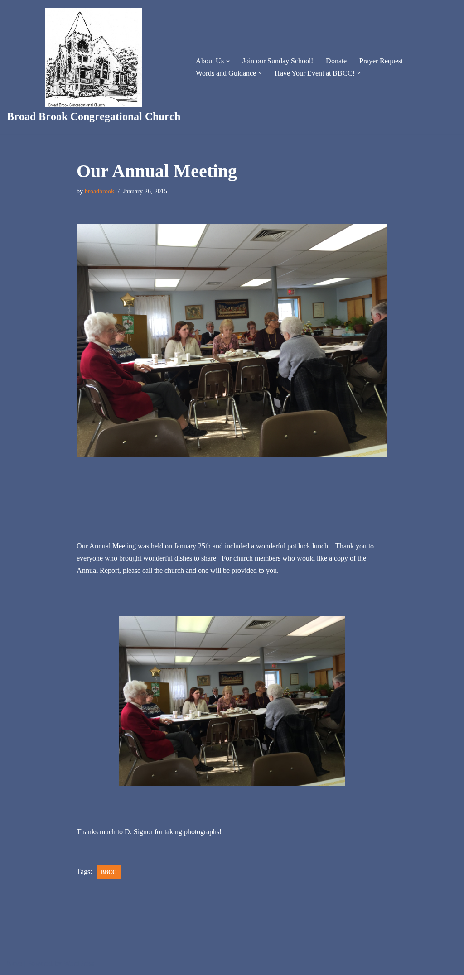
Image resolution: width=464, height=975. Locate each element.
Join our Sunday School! (277, 61)
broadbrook (99, 191)
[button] (228, 61)
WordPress (78, 963)
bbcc (108, 872)
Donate (336, 61)
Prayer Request (381, 61)
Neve (14, 963)
